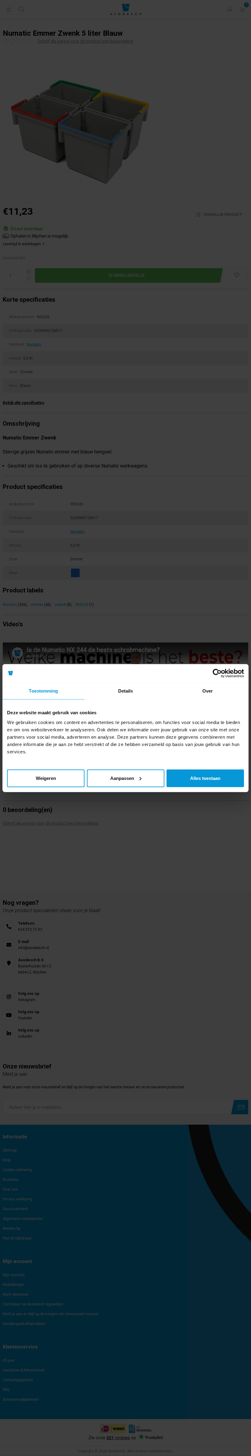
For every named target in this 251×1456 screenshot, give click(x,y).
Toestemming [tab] (43, 690)
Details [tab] (125, 690)
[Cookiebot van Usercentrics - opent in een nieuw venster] (217, 673)
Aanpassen (122, 778)
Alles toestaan (205, 778)
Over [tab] (207, 690)
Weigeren (46, 778)
